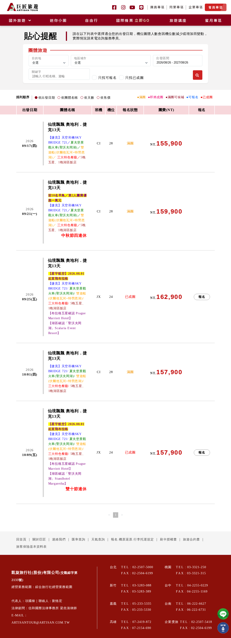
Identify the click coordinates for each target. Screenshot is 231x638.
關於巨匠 (39, 539)
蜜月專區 (213, 20)
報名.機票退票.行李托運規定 (132, 539)
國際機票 (133, 20)
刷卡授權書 (168, 539)
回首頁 (21, 539)
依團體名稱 (69, 97)
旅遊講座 (178, 20)
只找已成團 (134, 78)
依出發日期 (46, 97)
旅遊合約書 (191, 539)
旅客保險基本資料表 (31, 546)
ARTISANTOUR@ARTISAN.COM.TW (41, 622)
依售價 (105, 97)
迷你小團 (58, 20)
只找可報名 (107, 78)
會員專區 (215, 7)
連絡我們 (59, 539)
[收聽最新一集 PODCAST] (223, 627)
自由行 (91, 20)
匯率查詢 (78, 539)
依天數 (89, 97)
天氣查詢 (98, 539)
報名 (202, 296)
